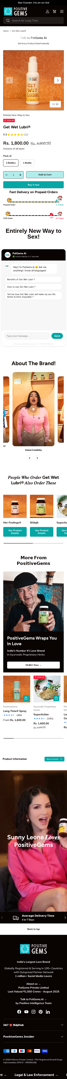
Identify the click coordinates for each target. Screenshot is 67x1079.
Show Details (53, 759)
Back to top (33, 929)
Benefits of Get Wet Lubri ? (21, 279)
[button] (54, 11)
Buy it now (33, 184)
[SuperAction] (47, 689)
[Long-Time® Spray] (16, 689)
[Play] (33, 409)
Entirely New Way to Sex (16, 115)
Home (6, 31)
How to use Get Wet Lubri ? (21, 287)
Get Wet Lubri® (19, 31)
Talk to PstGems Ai (33, 38)
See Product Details (15, 532)
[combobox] (33, 20)
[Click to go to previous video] (29, 458)
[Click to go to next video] (37, 458)
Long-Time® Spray (15, 711)
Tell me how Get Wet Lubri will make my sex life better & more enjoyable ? (31, 295)
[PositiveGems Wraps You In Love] (33, 601)
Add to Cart (44, 174)
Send (57, 336)
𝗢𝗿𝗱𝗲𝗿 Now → (34, 665)
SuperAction (41, 714)
